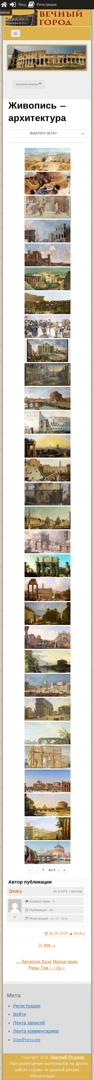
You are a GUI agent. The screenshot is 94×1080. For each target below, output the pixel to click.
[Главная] (4, 4)
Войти (19, 1014)
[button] (47, 133)
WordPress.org (26, 1040)
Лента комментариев (36, 1031)
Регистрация (26, 1006)
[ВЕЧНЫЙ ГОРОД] (44, 17)
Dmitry (15, 891)
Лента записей (29, 1023)
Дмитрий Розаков (67, 1057)
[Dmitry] (14, 905)
